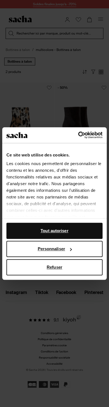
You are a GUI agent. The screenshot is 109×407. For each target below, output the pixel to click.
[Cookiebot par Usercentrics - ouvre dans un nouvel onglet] (78, 135)
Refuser (54, 267)
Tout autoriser (54, 230)
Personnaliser (51, 248)
